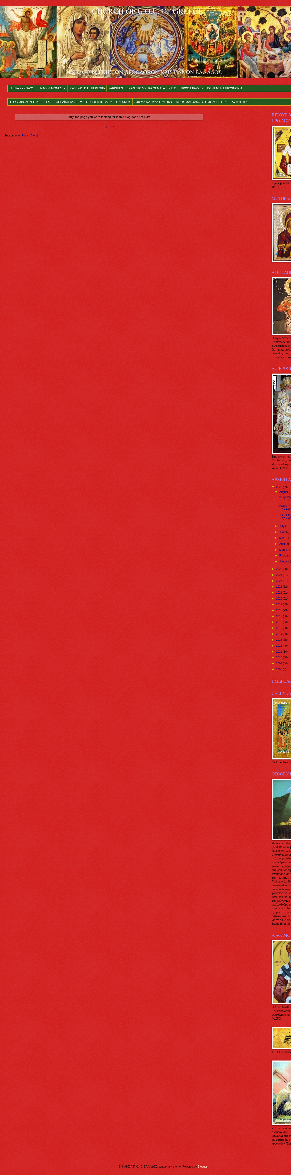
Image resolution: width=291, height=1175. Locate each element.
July (282, 526)
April (282, 543)
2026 (279, 487)
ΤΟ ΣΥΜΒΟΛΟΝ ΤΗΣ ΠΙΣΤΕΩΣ (31, 102)
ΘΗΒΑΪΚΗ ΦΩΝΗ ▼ (69, 102)
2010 (279, 657)
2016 (279, 622)
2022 (279, 586)
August (284, 492)
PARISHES (115, 88)
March (283, 549)
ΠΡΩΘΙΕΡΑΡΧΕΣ (192, 88)
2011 (279, 651)
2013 (279, 639)
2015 (279, 628)
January (284, 561)
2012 (279, 645)
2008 (279, 669)
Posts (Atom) (30, 135)
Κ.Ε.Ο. (173, 88)
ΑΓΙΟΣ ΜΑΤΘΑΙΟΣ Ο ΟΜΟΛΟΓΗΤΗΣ (201, 102)
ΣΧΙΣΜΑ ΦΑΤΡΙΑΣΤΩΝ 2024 (153, 102)
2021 (279, 592)
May (282, 537)
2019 (279, 604)
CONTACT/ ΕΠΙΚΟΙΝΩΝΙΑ (224, 88)
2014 (279, 634)
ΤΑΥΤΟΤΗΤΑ (238, 102)
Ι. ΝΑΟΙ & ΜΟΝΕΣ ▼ (52, 88)
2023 (279, 580)
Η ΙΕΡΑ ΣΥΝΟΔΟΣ (22, 88)
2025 (279, 569)
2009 (279, 663)
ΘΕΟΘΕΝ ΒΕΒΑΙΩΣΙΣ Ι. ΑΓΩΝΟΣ (108, 102)
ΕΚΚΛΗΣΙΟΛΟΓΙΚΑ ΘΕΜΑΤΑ (146, 88)
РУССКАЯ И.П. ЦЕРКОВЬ (87, 88)
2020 (279, 598)
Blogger (202, 1166)
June (282, 532)
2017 (279, 616)
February (285, 555)
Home (109, 127)
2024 (279, 575)
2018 (279, 610)
